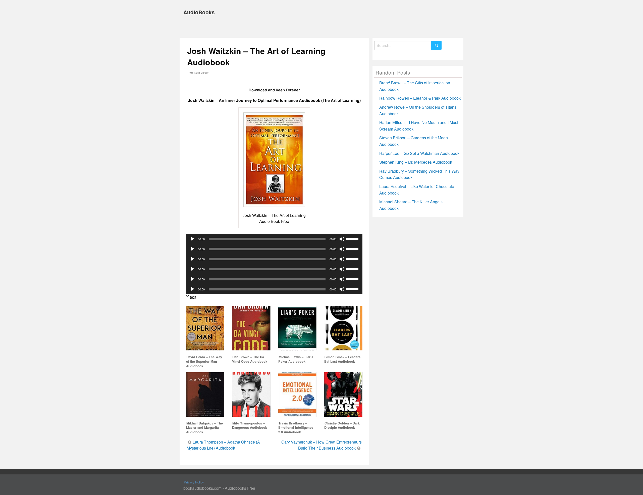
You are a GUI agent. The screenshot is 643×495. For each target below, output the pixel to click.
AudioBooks (199, 12)
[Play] (192, 238)
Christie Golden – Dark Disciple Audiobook (342, 425)
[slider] (353, 238)
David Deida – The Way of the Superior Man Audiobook (204, 361)
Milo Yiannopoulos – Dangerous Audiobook (249, 425)
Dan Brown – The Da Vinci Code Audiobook (249, 359)
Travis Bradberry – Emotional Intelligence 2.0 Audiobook (295, 428)
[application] (274, 239)
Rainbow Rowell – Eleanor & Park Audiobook (420, 98)
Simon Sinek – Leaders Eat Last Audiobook (342, 359)
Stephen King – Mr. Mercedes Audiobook (415, 162)
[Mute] (341, 238)
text (193, 297)
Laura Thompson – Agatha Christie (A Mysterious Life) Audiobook (223, 445)
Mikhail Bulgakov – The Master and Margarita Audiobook (204, 428)
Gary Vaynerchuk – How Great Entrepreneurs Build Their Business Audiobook (321, 445)
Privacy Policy (194, 482)
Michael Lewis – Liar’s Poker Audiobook (295, 359)
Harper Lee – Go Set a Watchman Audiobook (419, 153)
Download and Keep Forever (274, 90)
